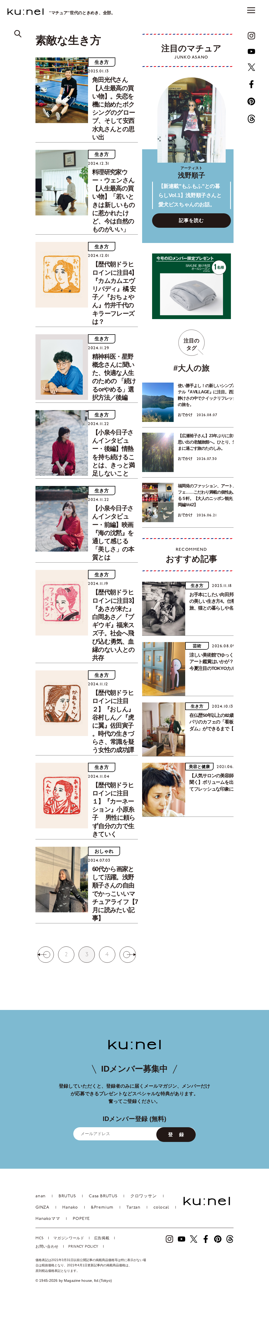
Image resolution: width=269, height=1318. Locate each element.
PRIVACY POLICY (83, 1247)
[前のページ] (44, 954)
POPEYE (81, 1219)
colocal (161, 1207)
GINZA (42, 1207)
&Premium (102, 1207)
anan (40, 1196)
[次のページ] (129, 954)
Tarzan (133, 1207)
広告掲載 (102, 1238)
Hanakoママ (47, 1219)
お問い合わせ (47, 1247)
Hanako (70, 1207)
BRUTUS (67, 1196)
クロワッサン (143, 1196)
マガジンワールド (68, 1238)
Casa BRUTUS (103, 1196)
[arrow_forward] (251, 35)
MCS (39, 1238)
